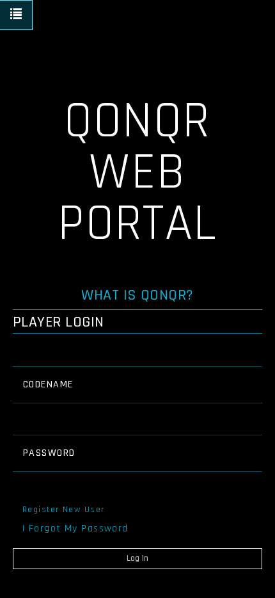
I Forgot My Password (75, 528)
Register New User (63, 509)
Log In (137, 558)
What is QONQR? (137, 295)
